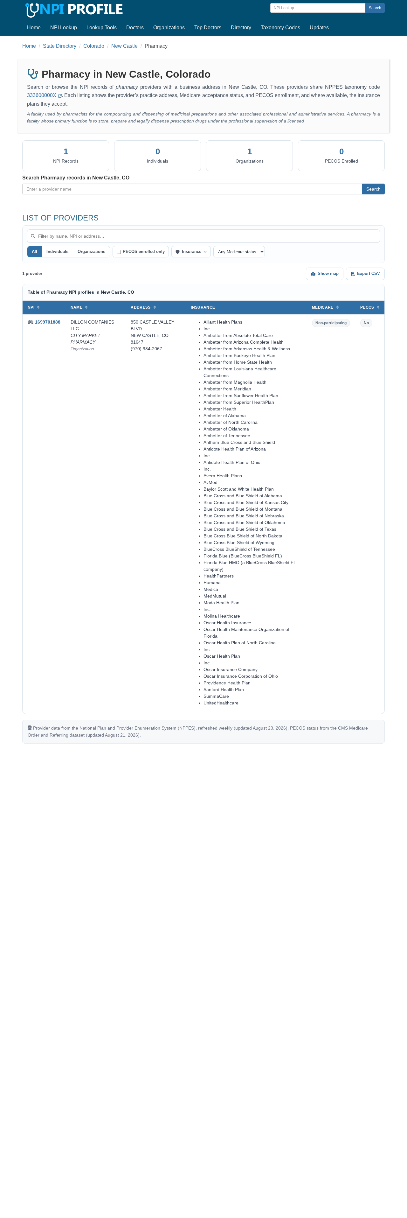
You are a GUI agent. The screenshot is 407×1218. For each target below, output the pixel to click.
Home (34, 27)
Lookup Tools (101, 27)
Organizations (169, 27)
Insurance (191, 251)
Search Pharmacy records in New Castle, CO (75, 177)
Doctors (135, 27)
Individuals (57, 251)
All (34, 251)
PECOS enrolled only (144, 251)
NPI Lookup (63, 27)
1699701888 (47, 322)
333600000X (42, 95)
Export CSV (368, 273)
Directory (241, 27)
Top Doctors (207, 27)
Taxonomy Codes (280, 27)
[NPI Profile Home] (73, 9)
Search (375, 8)
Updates (319, 27)
